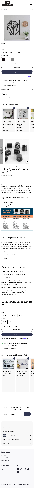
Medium (12, 315)
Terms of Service (6, 458)
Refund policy (5, 460)
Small (4, 315)
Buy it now (17, 72)
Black (3, 59)
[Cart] (27, 3)
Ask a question (6, 98)
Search (3, 455)
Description (5, 90)
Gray (12, 59)
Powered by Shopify (23, 484)
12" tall (5, 52)
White (8, 59)
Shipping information (8, 94)
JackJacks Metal (6, 175)
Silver (11, 322)
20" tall (20, 52)
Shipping (3, 64)
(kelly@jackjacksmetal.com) (12, 294)
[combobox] (17, 9)
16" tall (12, 52)
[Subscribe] (27, 414)
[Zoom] (27, 162)
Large (20, 315)
